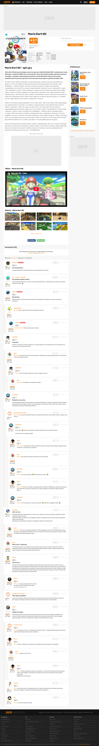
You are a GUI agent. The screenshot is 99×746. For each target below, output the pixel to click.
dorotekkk (15, 394)
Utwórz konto (40, 253)
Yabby (14, 291)
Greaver (16, 683)
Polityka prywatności (57, 712)
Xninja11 (14, 262)
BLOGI (50, 2)
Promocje (17, 2)
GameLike (15, 510)
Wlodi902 (15, 337)
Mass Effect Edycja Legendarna (32, 721)
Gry (23, 2)
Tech (45, 2)
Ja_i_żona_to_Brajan (19, 277)
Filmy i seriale (38, 2)
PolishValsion (18, 308)
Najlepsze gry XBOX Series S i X (80, 733)
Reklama (80, 712)
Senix (18, 440)
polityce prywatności (85, 744)
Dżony (14, 557)
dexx (15, 353)
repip (13, 607)
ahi (15, 697)
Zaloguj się (31, 253)
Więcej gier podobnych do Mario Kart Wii (82, 130)
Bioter (15, 578)
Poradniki (29, 2)
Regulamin (42, 712)
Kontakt (48, 712)
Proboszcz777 (18, 625)
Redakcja (86, 712)
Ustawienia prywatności (71, 712)
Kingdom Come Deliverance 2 (56, 726)
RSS (91, 712)
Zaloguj (92, 2)
